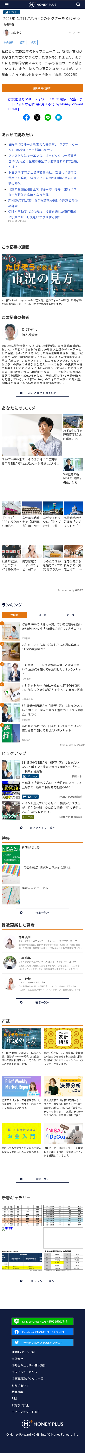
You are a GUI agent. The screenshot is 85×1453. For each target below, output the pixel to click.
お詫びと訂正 (20, 1405)
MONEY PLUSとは (23, 1352)
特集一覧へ (42, 912)
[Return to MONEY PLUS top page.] (42, 4)
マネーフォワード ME (25, 1412)
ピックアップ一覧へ (43, 827)
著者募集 (17, 1392)
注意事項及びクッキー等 (27, 1378)
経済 (22, 42)
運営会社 (17, 1359)
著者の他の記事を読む (42, 393)
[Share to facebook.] (26, 117)
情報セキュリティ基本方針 (29, 1365)
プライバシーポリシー (26, 1372)
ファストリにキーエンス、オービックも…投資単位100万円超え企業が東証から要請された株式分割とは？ (43, 161)
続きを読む (42, 88)
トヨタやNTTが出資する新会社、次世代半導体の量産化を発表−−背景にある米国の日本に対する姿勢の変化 (42, 178)
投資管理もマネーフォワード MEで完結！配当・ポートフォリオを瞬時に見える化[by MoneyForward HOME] (45, 103)
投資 (33, 42)
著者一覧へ (42, 1002)
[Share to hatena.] (58, 117)
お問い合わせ (20, 1385)
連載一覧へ (42, 1179)
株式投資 (8, 42)
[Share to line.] (48, 117)
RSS (14, 1398)
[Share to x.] (37, 117)
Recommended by (66, 590)
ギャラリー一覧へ (42, 1281)
